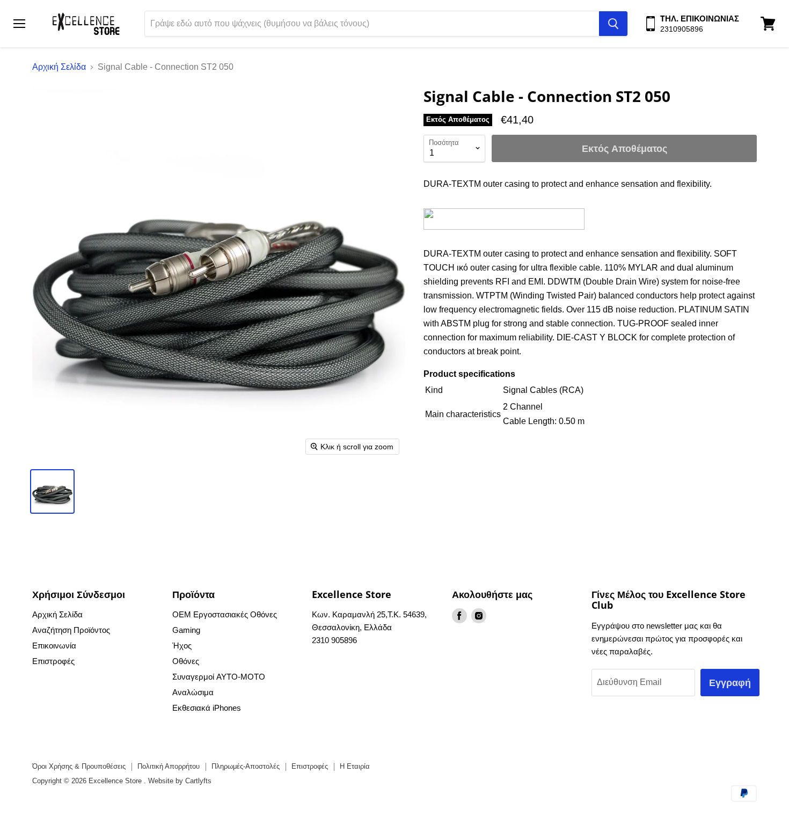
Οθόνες (185, 661)
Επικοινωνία (54, 645)
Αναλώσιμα (193, 692)
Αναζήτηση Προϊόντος (71, 630)
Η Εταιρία (355, 766)
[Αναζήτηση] (613, 23)
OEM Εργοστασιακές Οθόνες (224, 614)
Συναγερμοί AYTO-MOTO (218, 676)
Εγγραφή (730, 682)
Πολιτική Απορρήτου (168, 766)
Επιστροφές (53, 661)
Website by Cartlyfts (179, 781)
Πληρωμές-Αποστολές (245, 766)
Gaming (186, 630)
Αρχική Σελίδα (59, 66)
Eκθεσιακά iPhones (206, 707)
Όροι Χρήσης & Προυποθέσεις (79, 766)
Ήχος (182, 645)
